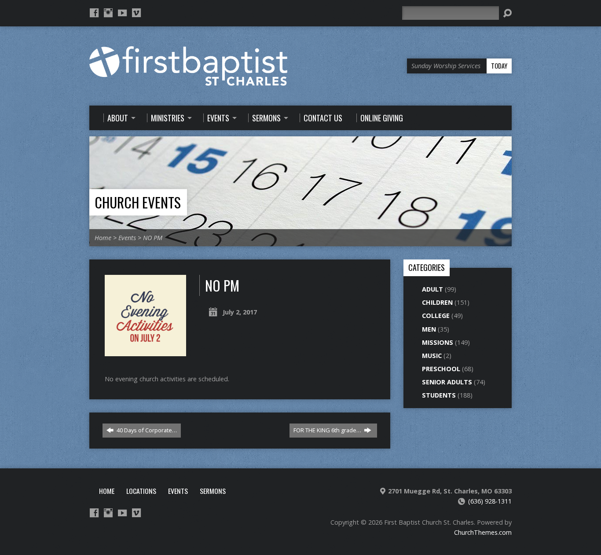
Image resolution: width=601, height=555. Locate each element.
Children (437, 302)
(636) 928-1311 (490, 501)
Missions (437, 342)
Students (439, 395)
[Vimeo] (136, 12)
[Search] (507, 13)
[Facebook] (94, 12)
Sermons (213, 491)
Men (429, 329)
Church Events (138, 202)
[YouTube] (122, 12)
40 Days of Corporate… (146, 430)
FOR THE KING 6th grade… (328, 430)
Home (103, 238)
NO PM (152, 238)
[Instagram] (108, 12)
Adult (432, 289)
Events (127, 238)
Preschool (441, 369)
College (436, 315)
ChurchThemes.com (483, 532)
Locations (141, 491)
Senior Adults (447, 382)
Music (432, 355)
